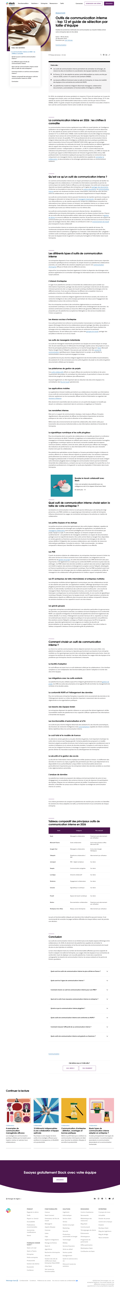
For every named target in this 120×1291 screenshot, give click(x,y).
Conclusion (15, 81)
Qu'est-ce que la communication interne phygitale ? (68, 1008)
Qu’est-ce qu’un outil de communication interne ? (23, 57)
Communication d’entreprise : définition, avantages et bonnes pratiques (73, 1130)
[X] (106, 1199)
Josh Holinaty (69, 40)
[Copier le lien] (109, 55)
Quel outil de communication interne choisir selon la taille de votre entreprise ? (25, 67)
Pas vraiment (87, 1068)
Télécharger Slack (11, 1280)
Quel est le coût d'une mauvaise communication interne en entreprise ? (74, 999)
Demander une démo (93, 3)
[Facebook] (103, 55)
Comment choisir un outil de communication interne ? (25, 72)
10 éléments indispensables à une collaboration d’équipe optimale (46, 1130)
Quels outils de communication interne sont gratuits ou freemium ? (73, 1036)
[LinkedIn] (106, 55)
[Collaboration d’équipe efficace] (46, 1110)
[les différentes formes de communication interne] (101, 1110)
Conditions (33, 1280)
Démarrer (109, 3)
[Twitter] (101, 55)
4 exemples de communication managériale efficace (15, 1130)
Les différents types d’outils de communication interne (20, 62)
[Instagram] (98, 1199)
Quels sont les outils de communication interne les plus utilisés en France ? (76, 971)
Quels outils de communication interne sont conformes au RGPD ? (73, 1018)
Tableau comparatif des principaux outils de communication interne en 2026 (25, 77)
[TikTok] (113, 1199)
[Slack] (10, 4)
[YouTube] (109, 1199)
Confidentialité (24, 1280)
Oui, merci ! (70, 1068)
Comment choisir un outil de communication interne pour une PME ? (74, 990)
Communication (61, 45)
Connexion (79, 3)
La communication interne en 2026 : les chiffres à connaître (23, 52)
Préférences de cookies (44, 1280)
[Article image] (18, 1110)
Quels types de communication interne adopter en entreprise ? (99, 1130)
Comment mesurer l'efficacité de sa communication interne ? (71, 1027)
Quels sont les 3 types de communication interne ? (67, 980)
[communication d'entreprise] (73, 1110)
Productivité (60, 13)
